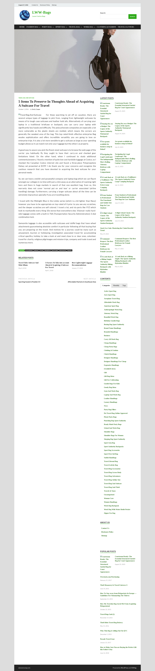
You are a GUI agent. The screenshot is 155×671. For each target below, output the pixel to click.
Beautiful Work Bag (111, 317)
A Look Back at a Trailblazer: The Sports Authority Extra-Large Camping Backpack (125, 179)
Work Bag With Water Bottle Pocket (117, 509)
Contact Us (35, 5)
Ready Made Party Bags (112, 424)
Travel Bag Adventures (112, 476)
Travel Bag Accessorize (112, 469)
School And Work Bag (112, 428)
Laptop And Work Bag (112, 395)
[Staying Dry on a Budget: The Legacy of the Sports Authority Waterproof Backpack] (106, 124)
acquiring (29, 250)
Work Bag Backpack (111, 506)
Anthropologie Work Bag (113, 310)
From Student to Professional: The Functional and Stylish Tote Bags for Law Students (125, 197)
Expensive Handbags (111, 365)
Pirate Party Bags (110, 417)
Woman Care (109, 498)
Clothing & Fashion (106, 27)
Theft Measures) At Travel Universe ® (113, 585)
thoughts (62, 250)
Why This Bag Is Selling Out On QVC (113, 631)
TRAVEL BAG (74, 27)
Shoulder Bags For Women (113, 435)
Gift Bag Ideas (109, 376)
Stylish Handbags (110, 458)
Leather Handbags (110, 398)
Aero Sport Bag (109, 295)
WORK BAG (88, 27)
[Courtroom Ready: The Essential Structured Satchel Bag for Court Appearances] (106, 103)
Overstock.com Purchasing (109, 577)
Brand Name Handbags (112, 328)
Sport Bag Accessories (112, 450)
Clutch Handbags (110, 354)
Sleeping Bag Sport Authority (114, 439)
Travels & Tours (126, 27)
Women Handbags (110, 502)
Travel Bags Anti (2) (107, 614)
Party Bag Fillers (110, 409)
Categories (106, 285)
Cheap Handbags (110, 343)
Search (102, 13)
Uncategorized (109, 495)
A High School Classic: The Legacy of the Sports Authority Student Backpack (125, 215)
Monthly (116, 285)
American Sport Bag (111, 306)
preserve (47, 250)
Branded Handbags (111, 332)
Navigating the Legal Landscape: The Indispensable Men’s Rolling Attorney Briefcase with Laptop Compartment (125, 158)
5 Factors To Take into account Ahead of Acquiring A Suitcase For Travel (57, 265)
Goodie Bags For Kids (112, 384)
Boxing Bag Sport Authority (114, 324)
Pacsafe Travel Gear (107, 639)
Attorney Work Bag (111, 313)
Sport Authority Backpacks (114, 446)
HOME (22, 27)
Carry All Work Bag (111, 339)
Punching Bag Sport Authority (115, 421)
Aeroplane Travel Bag (112, 298)
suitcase (55, 250)
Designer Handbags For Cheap (115, 361)
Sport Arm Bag (109, 443)
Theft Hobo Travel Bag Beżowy (111, 622)
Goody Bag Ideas (110, 387)
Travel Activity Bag (111, 465)
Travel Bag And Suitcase (26, 98)
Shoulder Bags (109, 432)
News (106, 406)
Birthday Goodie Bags (112, 321)
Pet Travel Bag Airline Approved (115, 413)
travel (69, 250)
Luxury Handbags (110, 402)
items (41, 250)
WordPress (124, 668)
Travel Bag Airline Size (112, 480)
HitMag (133, 668)
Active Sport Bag (110, 291)
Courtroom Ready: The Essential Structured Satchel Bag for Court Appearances (125, 105)
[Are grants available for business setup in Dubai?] (106, 142)
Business (107, 335)
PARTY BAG (47, 27)
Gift (105, 372)
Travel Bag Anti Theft (112, 487)
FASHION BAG (32, 27)
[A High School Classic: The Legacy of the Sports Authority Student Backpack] (106, 213)
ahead (36, 250)
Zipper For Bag (109, 513)
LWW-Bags (41, 12)
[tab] (106, 285)
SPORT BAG (60, 27)
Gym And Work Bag (111, 391)
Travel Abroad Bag (111, 461)
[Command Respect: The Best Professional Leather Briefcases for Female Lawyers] (106, 239)
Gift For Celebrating (111, 380)
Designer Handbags (111, 358)
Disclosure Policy (45, 5)
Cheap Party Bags (110, 347)
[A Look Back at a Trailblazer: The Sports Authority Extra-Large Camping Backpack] (106, 177)
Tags (124, 285)
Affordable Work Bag (112, 302)
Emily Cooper (36, 109)
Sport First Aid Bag (111, 454)
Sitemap (54, 5)
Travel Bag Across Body (112, 472)
